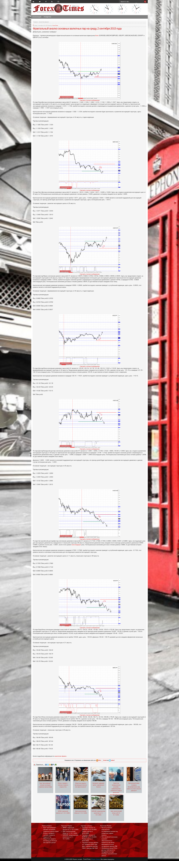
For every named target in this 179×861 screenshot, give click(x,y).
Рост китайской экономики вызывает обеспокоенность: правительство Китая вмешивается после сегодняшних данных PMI (109, 841)
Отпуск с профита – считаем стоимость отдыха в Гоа (63, 785)
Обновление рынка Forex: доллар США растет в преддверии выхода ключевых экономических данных (109, 851)
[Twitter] (48, 764)
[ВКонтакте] (46, 764)
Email (104, 760)
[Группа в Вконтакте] (33, 2)
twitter (112, 760)
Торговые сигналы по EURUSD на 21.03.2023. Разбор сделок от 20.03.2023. (89, 838)
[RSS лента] (51, 2)
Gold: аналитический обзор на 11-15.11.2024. (70, 832)
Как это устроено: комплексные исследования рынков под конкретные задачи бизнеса (110, 831)
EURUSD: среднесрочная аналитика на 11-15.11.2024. (98, 813)
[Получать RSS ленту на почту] (58, 2)
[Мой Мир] (52, 764)
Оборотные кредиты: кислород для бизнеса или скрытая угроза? (81, 785)
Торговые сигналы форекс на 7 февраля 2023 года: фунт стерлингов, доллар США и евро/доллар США (90, 845)
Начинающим (36, 17)
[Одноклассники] (50, 764)
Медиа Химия (95, 859)
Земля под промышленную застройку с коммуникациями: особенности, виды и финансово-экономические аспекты (116, 788)
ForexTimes (55, 25)
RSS (99, 760)
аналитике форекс (61, 756)
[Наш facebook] (45, 2)
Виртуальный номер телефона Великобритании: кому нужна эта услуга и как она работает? (134, 786)
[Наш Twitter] (39, 2)
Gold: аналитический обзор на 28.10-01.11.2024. (116, 813)
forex (97, 35)
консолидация (76, 544)
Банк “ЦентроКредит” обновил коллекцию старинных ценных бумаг (45, 785)
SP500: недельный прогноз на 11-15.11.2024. (71, 828)
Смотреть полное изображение (90, 100)
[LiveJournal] (54, 764)
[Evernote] (56, 764)
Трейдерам (47, 17)
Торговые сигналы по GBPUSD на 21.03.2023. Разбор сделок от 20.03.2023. (89, 830)
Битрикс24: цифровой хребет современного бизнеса (98, 785)
